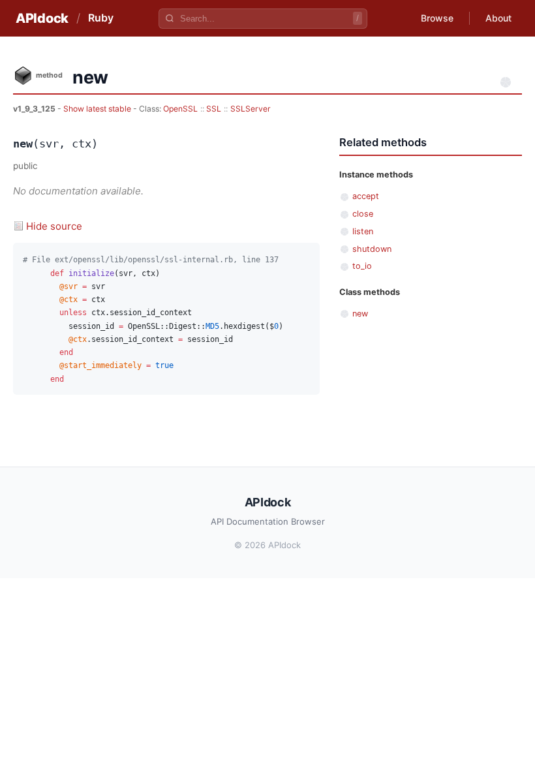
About (498, 17)
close (362, 214)
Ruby (101, 17)
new (360, 313)
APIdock (42, 18)
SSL (213, 109)
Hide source (54, 226)
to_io (362, 266)
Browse (437, 17)
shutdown (371, 249)
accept (365, 196)
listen (362, 231)
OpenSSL (180, 109)
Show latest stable (98, 109)
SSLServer (250, 109)
